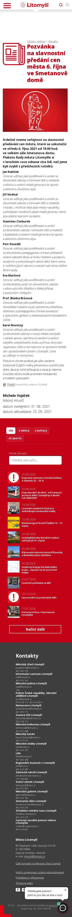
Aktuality (53, 41)
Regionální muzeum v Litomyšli (35, 762)
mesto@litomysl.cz (34, 856)
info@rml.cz (22, 766)
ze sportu (15, 438)
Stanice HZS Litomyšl (29, 715)
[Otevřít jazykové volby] (67, 5)
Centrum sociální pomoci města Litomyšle (36, 822)
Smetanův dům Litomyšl (31, 801)
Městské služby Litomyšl (31, 743)
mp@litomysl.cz (24, 687)
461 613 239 (22, 807)
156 (18, 690)
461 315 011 (22, 740)
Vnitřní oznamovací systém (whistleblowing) (40, 872)
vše (11, 430)
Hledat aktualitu (18, 453)
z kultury (41, 430)
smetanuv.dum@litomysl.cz (30, 804)
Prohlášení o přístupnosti (30, 877)
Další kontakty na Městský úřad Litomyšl (38, 863)
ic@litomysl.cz (23, 677)
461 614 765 (22, 798)
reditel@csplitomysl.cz (27, 826)
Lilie (18, 753)
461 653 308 (22, 759)
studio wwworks (56, 905)
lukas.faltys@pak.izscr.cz (28, 718)
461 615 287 (22, 769)
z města (24, 430)
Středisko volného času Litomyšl (36, 810)
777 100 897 (22, 778)
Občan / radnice (36, 41)
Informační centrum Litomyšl (34, 674)
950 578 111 (22, 721)
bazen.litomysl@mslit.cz (28, 737)
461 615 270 (22, 817)
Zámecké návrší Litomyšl (31, 772)
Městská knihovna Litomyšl (33, 724)
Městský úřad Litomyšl (30, 664)
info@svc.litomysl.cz (26, 814)
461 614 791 (22, 750)
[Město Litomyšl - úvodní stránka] (34, 5)
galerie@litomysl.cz (25, 795)
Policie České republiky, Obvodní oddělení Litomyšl (36, 694)
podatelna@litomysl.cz (27, 667)
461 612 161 (22, 680)
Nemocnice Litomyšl (28, 705)
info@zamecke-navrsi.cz (28, 775)
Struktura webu (24, 883)
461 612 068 (22, 731)
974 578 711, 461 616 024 (29, 702)
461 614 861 (22, 829)
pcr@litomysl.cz (24, 699)
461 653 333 (22, 670)
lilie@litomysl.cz (24, 756)
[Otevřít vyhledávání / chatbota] (61, 5)
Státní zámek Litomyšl (30, 781)
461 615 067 (22, 788)
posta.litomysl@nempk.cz (29, 708)
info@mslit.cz (23, 747)
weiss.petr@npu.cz (25, 785)
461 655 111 (22, 711)
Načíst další (35, 629)
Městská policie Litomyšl (31, 683)
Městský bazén (25, 734)
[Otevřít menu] (7, 5)
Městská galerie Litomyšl (32, 791)
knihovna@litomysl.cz (27, 728)
